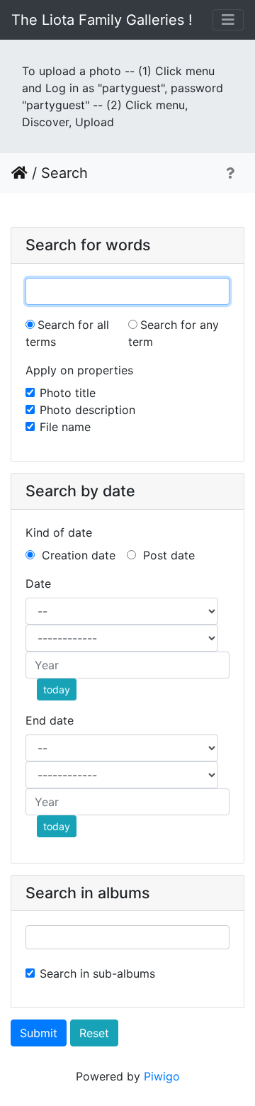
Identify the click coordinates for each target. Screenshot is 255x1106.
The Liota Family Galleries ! (102, 19)
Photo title (68, 393)
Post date (167, 555)
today (56, 689)
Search (64, 172)
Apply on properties (79, 370)
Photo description (87, 410)
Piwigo (162, 1076)
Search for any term (173, 333)
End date (50, 720)
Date (38, 583)
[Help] (230, 173)
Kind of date (59, 532)
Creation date (76, 555)
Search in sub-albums (97, 973)
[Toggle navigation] (228, 19)
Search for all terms (67, 333)
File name (65, 427)
